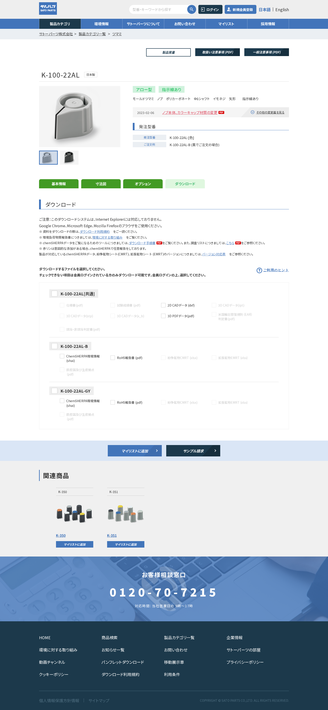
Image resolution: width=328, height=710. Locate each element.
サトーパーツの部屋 (243, 650)
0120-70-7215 (164, 591)
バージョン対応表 (214, 254)
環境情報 (101, 23)
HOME (45, 637)
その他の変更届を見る (270, 112)
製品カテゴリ (60, 23)
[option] (74, 518)
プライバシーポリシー (245, 662)
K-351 (112, 535)
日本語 (265, 9)
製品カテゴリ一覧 (179, 637)
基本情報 (59, 183)
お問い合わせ (184, 23)
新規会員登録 (243, 9)
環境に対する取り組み (107, 237)
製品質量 (168, 52)
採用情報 (268, 23)
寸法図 (100, 183)
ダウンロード (185, 183)
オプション (143, 183)
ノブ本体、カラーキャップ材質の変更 (189, 112)
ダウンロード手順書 (142, 243)
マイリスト (226, 23)
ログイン (212, 9)
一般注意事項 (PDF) (266, 52)
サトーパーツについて (143, 23)
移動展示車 (174, 662)
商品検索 (110, 637)
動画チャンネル (52, 662)
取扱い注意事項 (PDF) (217, 52)
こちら (230, 243)
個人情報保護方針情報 (59, 700)
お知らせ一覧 (113, 650)
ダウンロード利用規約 (95, 231)
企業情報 (234, 637)
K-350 (61, 535)
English (282, 9)
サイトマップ (98, 700)
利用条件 (172, 674)
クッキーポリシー (54, 674)
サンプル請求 (193, 451)
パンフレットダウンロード (123, 662)
